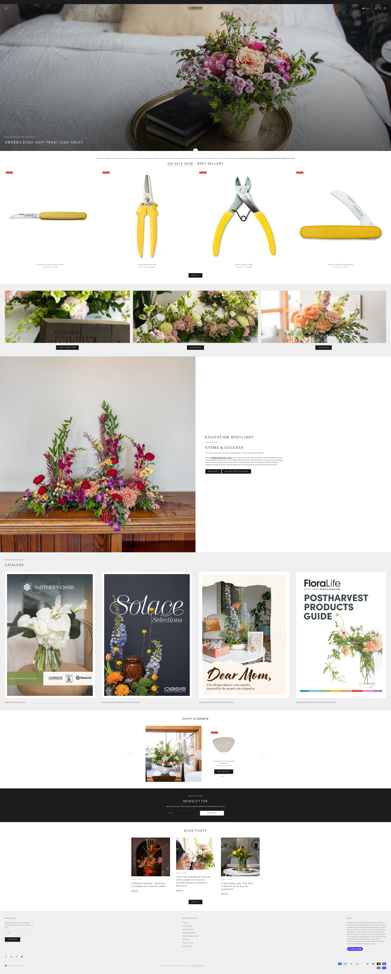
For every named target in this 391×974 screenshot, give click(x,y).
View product (223, 771)
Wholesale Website (188, 933)
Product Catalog (187, 926)
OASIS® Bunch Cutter (147, 264)
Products (185, 923)
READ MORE (213, 471)
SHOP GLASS (323, 347)
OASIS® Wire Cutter (244, 264)
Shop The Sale (14, 147)
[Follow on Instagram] (11, 957)
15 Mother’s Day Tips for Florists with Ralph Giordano (237, 886)
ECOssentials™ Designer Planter (224, 762)
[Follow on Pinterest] (16, 957)
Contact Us (185, 939)
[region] (195, 77)
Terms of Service (187, 943)
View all (196, 275)
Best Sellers (210, 163)
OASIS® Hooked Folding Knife (340, 264)
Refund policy (186, 946)
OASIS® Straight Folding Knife (50, 264)
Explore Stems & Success (236, 471)
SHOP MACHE (195, 347)
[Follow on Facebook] (6, 957)
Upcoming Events (188, 929)
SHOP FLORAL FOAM (67, 347)
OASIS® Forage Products (190, 936)
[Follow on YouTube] (22, 957)
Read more (134, 891)
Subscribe (212, 813)
